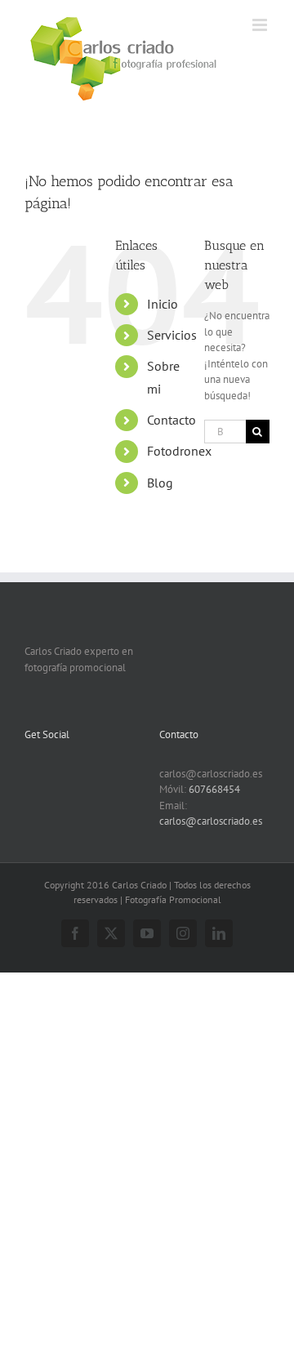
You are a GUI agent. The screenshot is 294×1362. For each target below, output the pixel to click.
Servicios (172, 335)
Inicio (162, 304)
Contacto (171, 420)
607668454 (214, 789)
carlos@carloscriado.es (210, 821)
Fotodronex (179, 451)
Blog (160, 482)
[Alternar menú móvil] (261, 24)
